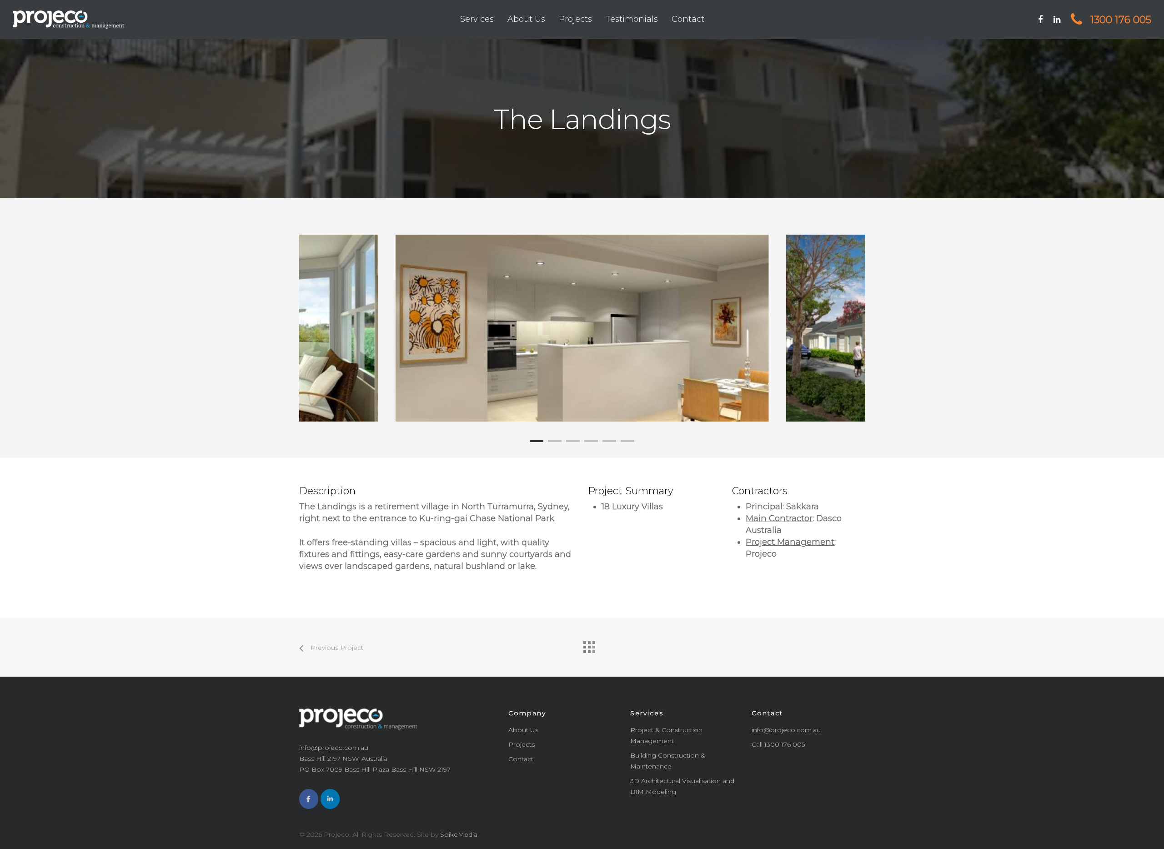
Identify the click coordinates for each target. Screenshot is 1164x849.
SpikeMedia (458, 834)
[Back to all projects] (589, 645)
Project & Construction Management (666, 735)
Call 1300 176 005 (778, 744)
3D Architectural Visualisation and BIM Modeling (682, 786)
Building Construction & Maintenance (667, 760)
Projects (575, 19)
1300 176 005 (1119, 20)
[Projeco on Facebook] (308, 799)
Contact (688, 19)
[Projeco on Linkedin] (330, 799)
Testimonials (632, 19)
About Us (526, 19)
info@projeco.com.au (786, 730)
